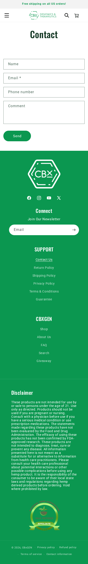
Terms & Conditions (44, 291)
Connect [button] (44, 210)
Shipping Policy (44, 275)
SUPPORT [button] (44, 249)
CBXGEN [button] (44, 319)
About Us (44, 337)
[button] (7, 15)
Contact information (59, 554)
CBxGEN (27, 547)
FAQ (44, 345)
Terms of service (31, 554)
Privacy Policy (44, 283)
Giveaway (44, 361)
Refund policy (67, 547)
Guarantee (44, 299)
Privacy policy (46, 547)
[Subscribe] (74, 230)
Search (44, 353)
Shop (44, 329)
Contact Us (44, 259)
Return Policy (44, 267)
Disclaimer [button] (22, 392)
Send (17, 136)
